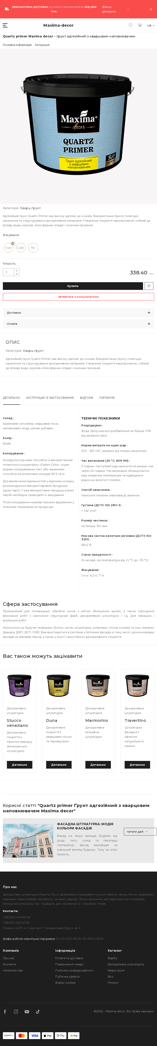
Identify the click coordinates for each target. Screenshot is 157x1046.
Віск (111, 976)
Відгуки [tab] (86, 398)
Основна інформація (17, 45)
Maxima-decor (58, 25)
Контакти (9, 964)
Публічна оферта (67, 976)
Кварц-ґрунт (116, 970)
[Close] (151, 9)
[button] (5, 25)
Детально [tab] (11, 398)
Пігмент (113, 982)
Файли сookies (65, 982)
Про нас (9, 958)
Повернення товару (69, 964)
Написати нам (13, 970)
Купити (72, 286)
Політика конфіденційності (74, 970)
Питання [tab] (107, 398)
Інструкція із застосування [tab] (50, 398)
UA (149, 25)
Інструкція (42, 45)
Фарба (112, 958)
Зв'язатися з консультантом (78, 297)
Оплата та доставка (69, 958)
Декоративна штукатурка (126, 964)
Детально (19, 764)
